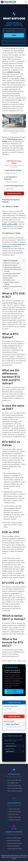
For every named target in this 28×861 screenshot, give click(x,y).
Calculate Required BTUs (14, 193)
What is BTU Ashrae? (11, 265)
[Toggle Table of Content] (22, 260)
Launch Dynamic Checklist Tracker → (12, 691)
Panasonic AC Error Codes (15, 811)
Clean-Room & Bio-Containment (14, 843)
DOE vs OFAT (8, 278)
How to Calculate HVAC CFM (14, 780)
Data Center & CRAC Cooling (14, 838)
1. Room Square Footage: (13, 170)
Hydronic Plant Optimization (13, 840)
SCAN (14, 35)
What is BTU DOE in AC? (11, 263)
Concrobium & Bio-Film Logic (14, 785)
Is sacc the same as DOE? (12, 273)
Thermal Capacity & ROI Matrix (14, 848)
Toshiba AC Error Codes (14, 809)
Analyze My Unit (14, 716)
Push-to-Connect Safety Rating (14, 788)
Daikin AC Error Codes (14, 814)
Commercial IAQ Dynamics (13, 846)
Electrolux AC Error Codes (15, 817)
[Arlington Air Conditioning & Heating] (8, 2)
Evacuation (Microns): (9, 743)
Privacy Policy (9, 857)
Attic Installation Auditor (12, 782)
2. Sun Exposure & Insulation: (10, 178)
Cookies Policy (17, 857)
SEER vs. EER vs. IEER (9, 224)
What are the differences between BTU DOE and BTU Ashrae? (13, 269)
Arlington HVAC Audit (12, 22)
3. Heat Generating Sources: (14, 186)
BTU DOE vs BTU (9, 280)
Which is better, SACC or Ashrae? (12, 283)
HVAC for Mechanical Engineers (14, 791)
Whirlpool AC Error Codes (14, 819)
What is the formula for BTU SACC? (13, 287)
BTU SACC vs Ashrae (11, 276)
